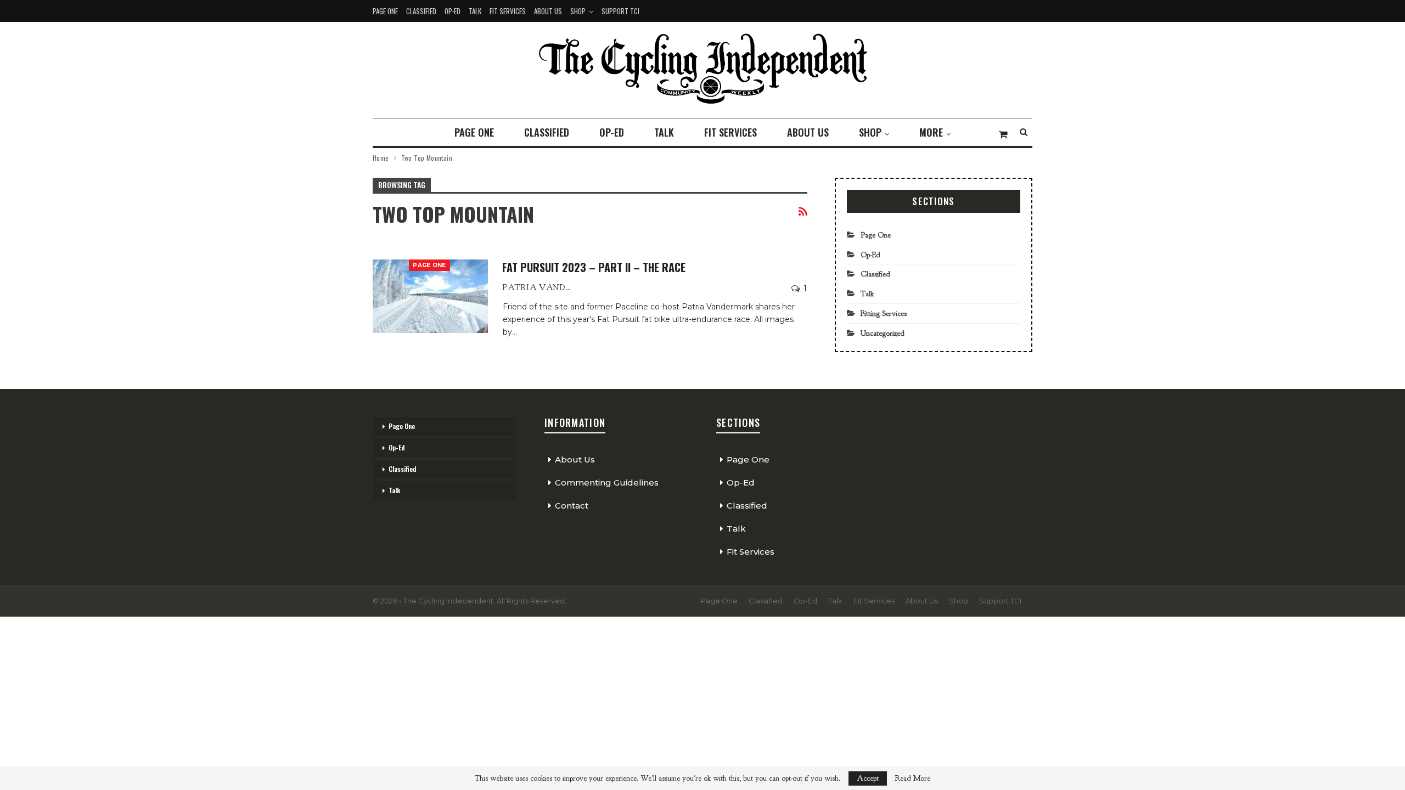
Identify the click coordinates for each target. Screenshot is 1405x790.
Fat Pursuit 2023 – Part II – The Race (593, 267)
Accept (868, 778)
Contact (571, 505)
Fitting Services (884, 313)
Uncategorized (882, 333)
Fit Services (508, 10)
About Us (548, 10)
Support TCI (620, 10)
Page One (385, 10)
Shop (578, 10)
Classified (421, 10)
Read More (912, 778)
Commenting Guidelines (607, 482)
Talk (475, 10)
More (931, 132)
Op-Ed (452, 10)
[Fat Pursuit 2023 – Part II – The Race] (430, 296)
